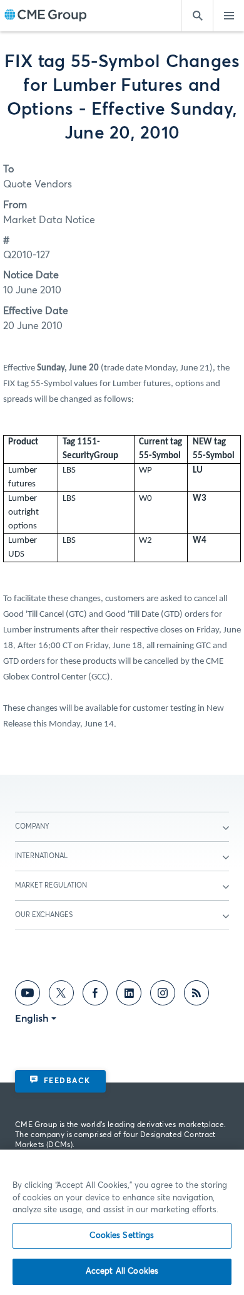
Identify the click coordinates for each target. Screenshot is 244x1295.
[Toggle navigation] (228, 15)
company (32, 826)
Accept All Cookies (122, 1271)
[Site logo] (45, 16)
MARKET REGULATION (51, 885)
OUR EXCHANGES (44, 914)
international (41, 855)
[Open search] (197, 15)
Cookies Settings (121, 1236)
